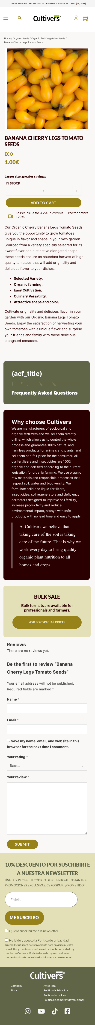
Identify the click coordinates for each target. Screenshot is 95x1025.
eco (9, 154)
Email (13, 720)
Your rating (17, 757)
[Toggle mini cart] (86, 18)
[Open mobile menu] (5, 18)
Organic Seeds (21, 38)
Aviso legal (50, 985)
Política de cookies (55, 995)
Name (13, 699)
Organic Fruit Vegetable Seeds (48, 38)
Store (14, 990)
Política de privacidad (53, 940)
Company (16, 985)
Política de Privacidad (56, 990)
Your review (18, 777)
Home (7, 38)
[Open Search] (19, 18)
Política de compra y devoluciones (64, 999)
